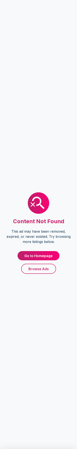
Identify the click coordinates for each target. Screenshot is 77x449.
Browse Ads (38, 269)
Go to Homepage (38, 256)
